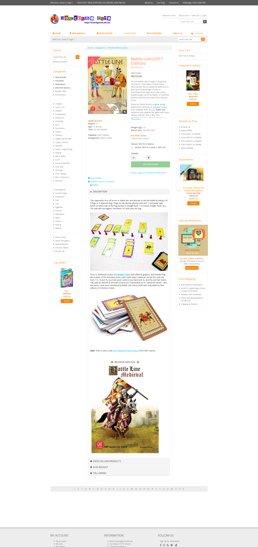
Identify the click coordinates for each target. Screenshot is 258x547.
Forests (58, 210)
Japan (57, 217)
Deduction (59, 117)
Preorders (59, 80)
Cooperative (60, 114)
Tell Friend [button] (99, 473)
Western (58, 180)
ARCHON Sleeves (62, 87)
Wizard (58, 228)
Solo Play (59, 166)
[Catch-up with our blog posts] (168, 545)
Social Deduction (62, 163)
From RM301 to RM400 (191, 142)
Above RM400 (187, 145)
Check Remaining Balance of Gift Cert (192, 293)
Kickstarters (60, 84)
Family (58, 131)
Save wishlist (95, 178)
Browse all (59, 251)
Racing (58, 152)
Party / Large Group (63, 149)
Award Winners (61, 244)
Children (58, 110)
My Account (184, 15)
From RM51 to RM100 (190, 131)
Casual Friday (61, 193)
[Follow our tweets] (172, 545)
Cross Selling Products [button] (106, 461)
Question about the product (102, 181)
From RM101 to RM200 (191, 135)
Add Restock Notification (192, 279)
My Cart (59, 544)
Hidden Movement (63, 138)
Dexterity (59, 121)
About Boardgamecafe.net (121, 541)
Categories (100, 48)
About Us (149, 2)
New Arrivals (60, 77)
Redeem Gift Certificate (191, 289)
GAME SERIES (130, 33)
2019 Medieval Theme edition (126, 350)
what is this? (142, 138)
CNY (57, 203)
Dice (57, 124)
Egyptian (59, 207)
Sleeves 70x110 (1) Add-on (142, 144)
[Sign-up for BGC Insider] (176, 545)
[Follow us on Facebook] (161, 545)
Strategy (58, 170)
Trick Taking (60, 173)
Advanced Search (60, 61)
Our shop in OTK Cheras (120, 544)
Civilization (59, 196)
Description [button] (100, 192)
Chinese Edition (62, 247)
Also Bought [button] (100, 467)
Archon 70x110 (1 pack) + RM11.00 (150, 147)
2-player (58, 103)
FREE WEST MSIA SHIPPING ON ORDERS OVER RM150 (101, 2)
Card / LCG (60, 107)
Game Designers (62, 240)
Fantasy (58, 135)
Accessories (60, 94)
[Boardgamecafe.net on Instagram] (164, 545)
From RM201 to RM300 (191, 138)
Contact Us (174, 2)
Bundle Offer (60, 91)
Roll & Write (60, 156)
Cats (57, 200)
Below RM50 (186, 128)
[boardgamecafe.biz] (88, 19)
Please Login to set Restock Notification (148, 172)
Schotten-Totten (160, 107)
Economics (60, 128)
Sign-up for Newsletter (170, 541)
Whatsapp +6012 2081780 (194, 2)
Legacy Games (61, 142)
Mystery (58, 145)
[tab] (129, 191)
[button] (55, 287)
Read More (136, 119)
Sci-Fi (57, 159)
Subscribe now (192, 262)
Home (90, 48)
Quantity (134, 153)
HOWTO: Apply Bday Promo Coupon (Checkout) (193, 284)
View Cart (195, 15)
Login (68, 2)
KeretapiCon (60, 189)
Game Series (60, 237)
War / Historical (62, 177)
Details (66, 301)
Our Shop (161, 2)
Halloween (59, 214)
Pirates (58, 221)
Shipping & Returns (189, 298)
